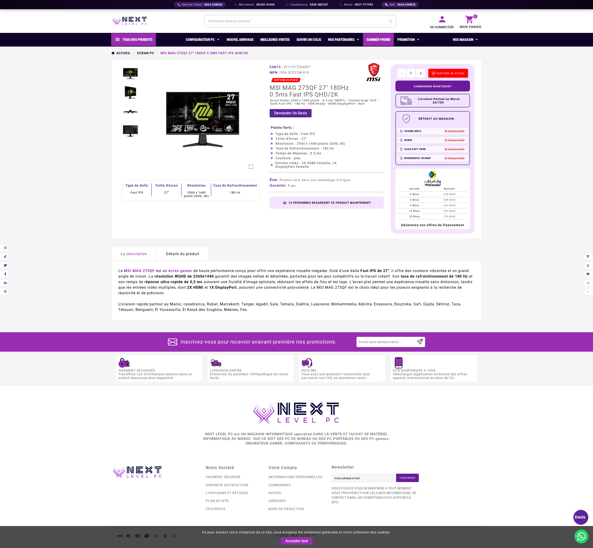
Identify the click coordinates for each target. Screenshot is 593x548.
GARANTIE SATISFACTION (227, 485)
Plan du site (217, 501)
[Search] (390, 21)
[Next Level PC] (129, 21)
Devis (580, 517)
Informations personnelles (295, 477)
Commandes (279, 485)
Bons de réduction (286, 509)
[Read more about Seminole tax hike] (420, 342)
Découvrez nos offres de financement (432, 225)
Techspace (216, 509)
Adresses (277, 501)
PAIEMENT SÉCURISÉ (223, 477)
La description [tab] (134, 254)
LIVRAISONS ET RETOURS (227, 493)
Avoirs (274, 493)
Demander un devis (290, 113)
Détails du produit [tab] (182, 254)
